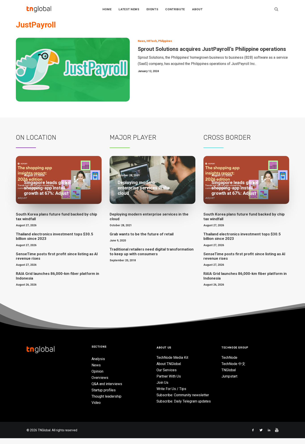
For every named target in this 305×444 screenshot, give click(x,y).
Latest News (129, 9)
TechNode (229, 357)
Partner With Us (169, 376)
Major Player (133, 137)
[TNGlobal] (39, 9)
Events (152, 9)
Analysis (98, 359)
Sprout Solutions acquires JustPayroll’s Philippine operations (212, 49)
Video (96, 402)
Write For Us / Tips (171, 389)
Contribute (175, 9)
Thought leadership (106, 396)
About (197, 9)
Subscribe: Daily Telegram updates (184, 401)
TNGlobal (228, 370)
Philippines (165, 41)
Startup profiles (104, 390)
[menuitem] (107, 9)
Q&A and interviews (107, 384)
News (141, 41)
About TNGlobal (169, 364)
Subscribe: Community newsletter (183, 395)
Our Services (167, 370)
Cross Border (227, 137)
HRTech (151, 41)
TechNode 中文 (233, 364)
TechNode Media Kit (172, 357)
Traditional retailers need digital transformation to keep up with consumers (152, 251)
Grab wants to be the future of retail (141, 234)
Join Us (162, 382)
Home (107, 9)
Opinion (97, 371)
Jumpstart (229, 376)
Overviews (100, 378)
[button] (276, 9)
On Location (36, 137)
